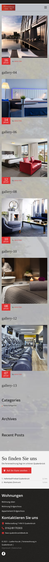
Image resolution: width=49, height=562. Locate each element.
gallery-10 (9, 251)
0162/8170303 (13, 528)
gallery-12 (9, 318)
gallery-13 (9, 385)
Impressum (6, 548)
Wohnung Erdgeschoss (12, 506)
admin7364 (18, 61)
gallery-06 (9, 132)
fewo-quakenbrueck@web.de (16, 533)
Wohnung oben (8, 502)
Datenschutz (17, 548)
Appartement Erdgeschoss (13, 511)
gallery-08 (9, 192)
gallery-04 (9, 72)
